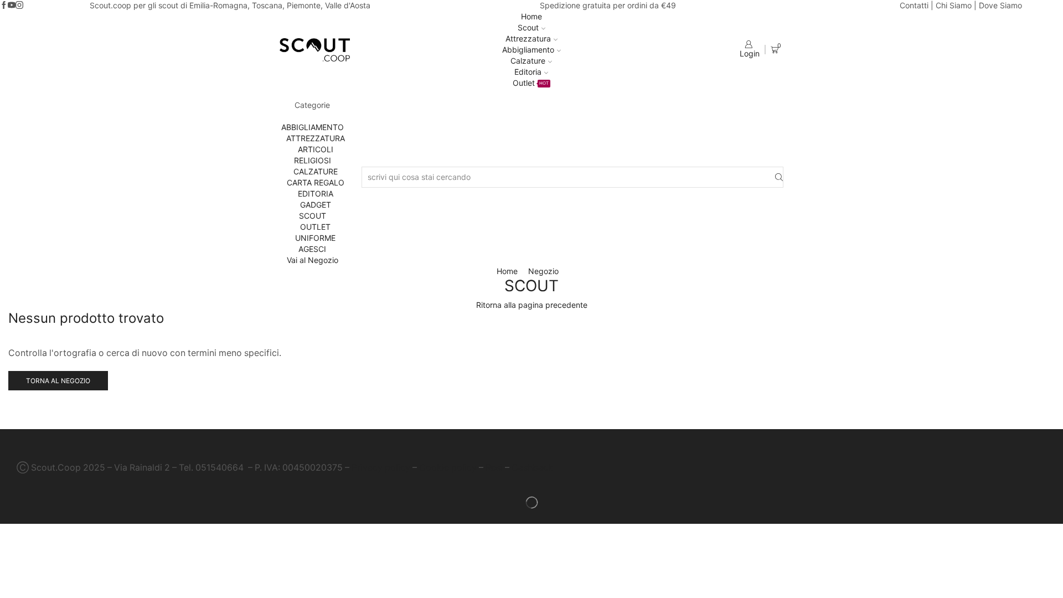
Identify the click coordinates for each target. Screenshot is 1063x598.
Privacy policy (381, 467)
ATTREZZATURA (315, 138)
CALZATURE (315, 171)
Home (531, 16)
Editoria (527, 71)
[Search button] (779, 177)
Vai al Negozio (312, 260)
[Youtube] (12, 5)
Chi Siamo (954, 5)
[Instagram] (19, 5)
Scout (528, 27)
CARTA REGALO (315, 182)
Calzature (527, 60)
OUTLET (315, 226)
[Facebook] (4, 5)
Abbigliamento (528, 49)
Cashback (532, 467)
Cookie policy (448, 467)
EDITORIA (315, 193)
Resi (494, 467)
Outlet (531, 82)
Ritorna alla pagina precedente (531, 305)
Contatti (914, 5)
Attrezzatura (528, 38)
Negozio (543, 271)
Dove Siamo (1000, 5)
